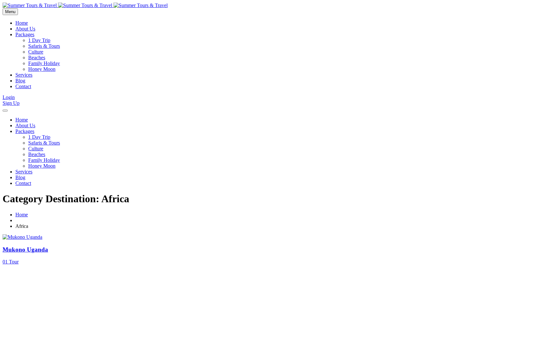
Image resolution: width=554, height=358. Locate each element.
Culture (35, 51)
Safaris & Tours (44, 46)
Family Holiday (44, 63)
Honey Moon (41, 69)
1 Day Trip (39, 40)
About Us (25, 28)
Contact (23, 86)
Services (23, 75)
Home (21, 23)
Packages (24, 34)
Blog (20, 80)
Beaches (36, 57)
